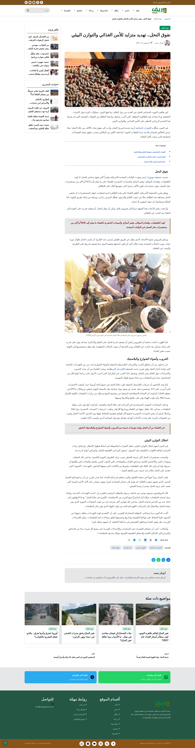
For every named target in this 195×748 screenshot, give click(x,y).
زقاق (116, 10)
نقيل (137, 10)
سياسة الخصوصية (44, 743)
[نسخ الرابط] (129, 540)
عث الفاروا (128, 547)
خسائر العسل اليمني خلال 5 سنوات (154, 162)
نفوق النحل (116, 547)
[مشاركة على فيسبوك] (156, 540)
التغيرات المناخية (156, 547)
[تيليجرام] (33, 2)
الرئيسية (167, 18)
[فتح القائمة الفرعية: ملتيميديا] (62, 10)
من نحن (82, 704)
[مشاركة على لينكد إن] (145, 540)
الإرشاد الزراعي (79, 714)
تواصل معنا (81, 709)
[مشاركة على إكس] (150, 540)
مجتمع (79, 10)
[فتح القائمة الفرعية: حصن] (122, 10)
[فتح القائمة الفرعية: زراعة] (86, 10)
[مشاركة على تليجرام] (134, 540)
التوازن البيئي (141, 547)
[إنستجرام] (26, 2)
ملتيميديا (67, 10)
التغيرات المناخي (144, 127)
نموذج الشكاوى (79, 719)
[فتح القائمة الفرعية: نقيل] (133, 10)
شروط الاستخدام (31, 743)
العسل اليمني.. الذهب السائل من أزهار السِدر (151, 157)
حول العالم (158, 18)
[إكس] (37, 2)
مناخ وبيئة (104, 10)
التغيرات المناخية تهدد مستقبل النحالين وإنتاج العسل (149, 152)
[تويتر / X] (107, 743)
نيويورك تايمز (148, 177)
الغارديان (121, 368)
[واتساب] (81, 743)
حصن (127, 10)
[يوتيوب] (30, 2)
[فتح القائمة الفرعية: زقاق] (112, 10)
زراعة (91, 10)
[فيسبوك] (41, 2)
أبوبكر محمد (159, 43)
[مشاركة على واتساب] (140, 540)
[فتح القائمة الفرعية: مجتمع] (75, 10)
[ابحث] (28, 10)
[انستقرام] (100, 743)
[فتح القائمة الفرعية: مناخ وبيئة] (98, 10)
